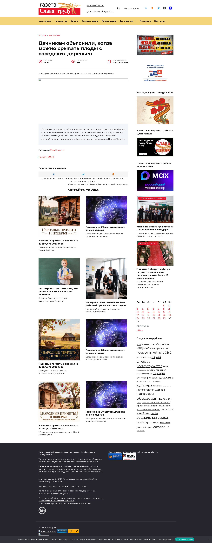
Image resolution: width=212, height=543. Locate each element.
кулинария (156, 381)
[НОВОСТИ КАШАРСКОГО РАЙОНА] (155, 221)
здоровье (166, 377)
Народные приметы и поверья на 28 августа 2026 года (58, 365)
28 (159, 318)
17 (138, 315)
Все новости (126, 21)
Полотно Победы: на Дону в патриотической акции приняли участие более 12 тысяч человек (153, 273)
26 (148, 318)
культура (145, 385)
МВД (140, 348)
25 (143, 318)
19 (148, 315)
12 (148, 312)
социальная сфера (152, 418)
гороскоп (161, 370)
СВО (168, 352)
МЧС (146, 348)
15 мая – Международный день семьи (108, 184)
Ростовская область (150, 352)
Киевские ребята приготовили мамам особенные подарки (155, 228)
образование (149, 398)
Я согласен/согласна (184, 539)
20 (154, 315)
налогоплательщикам (151, 389)
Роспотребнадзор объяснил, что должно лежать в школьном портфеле (58, 291)
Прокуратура (109, 21)
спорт (141, 422)
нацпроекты (145, 393)
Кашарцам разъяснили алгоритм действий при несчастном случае (106, 304)
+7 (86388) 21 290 (95, 5)
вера (165, 366)
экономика (141, 431)
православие (144, 405)
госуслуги (159, 373)
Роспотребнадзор (159, 348)
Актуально (45, 21)
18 (143, 315)
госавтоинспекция (144, 374)
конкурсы (147, 381)
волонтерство (141, 370)
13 (154, 312)
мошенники (167, 386)
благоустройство (149, 366)
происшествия (151, 409)
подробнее (67, 539)
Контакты (159, 21)
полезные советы (161, 402)
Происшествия (89, 21)
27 (154, 318)
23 (169, 315)
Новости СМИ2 (46, 157)
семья (154, 413)
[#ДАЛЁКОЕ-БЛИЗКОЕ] (155, 264)
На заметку (61, 21)
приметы (157, 405)
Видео (74, 21)
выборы (150, 370)
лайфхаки (157, 386)
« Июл (140, 330)
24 (138, 318)
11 (143, 312)
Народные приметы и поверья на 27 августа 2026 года (58, 427)
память (167, 398)
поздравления (147, 403)
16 (169, 312)
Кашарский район (155, 344)
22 (164, 315)
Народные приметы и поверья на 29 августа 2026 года (58, 242)
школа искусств (145, 427)
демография (144, 377)
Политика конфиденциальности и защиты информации (65, 503)
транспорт (165, 423)
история (139, 381)
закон (155, 377)
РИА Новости (57, 150)
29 (164, 318)
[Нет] (209, 539)
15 (164, 312)
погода (139, 403)
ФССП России (144, 357)
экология (161, 427)
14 (159, 312)
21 (159, 315)
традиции (153, 422)
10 (138, 312)
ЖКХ (139, 345)
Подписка (145, 21)
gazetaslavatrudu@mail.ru (100, 11)
